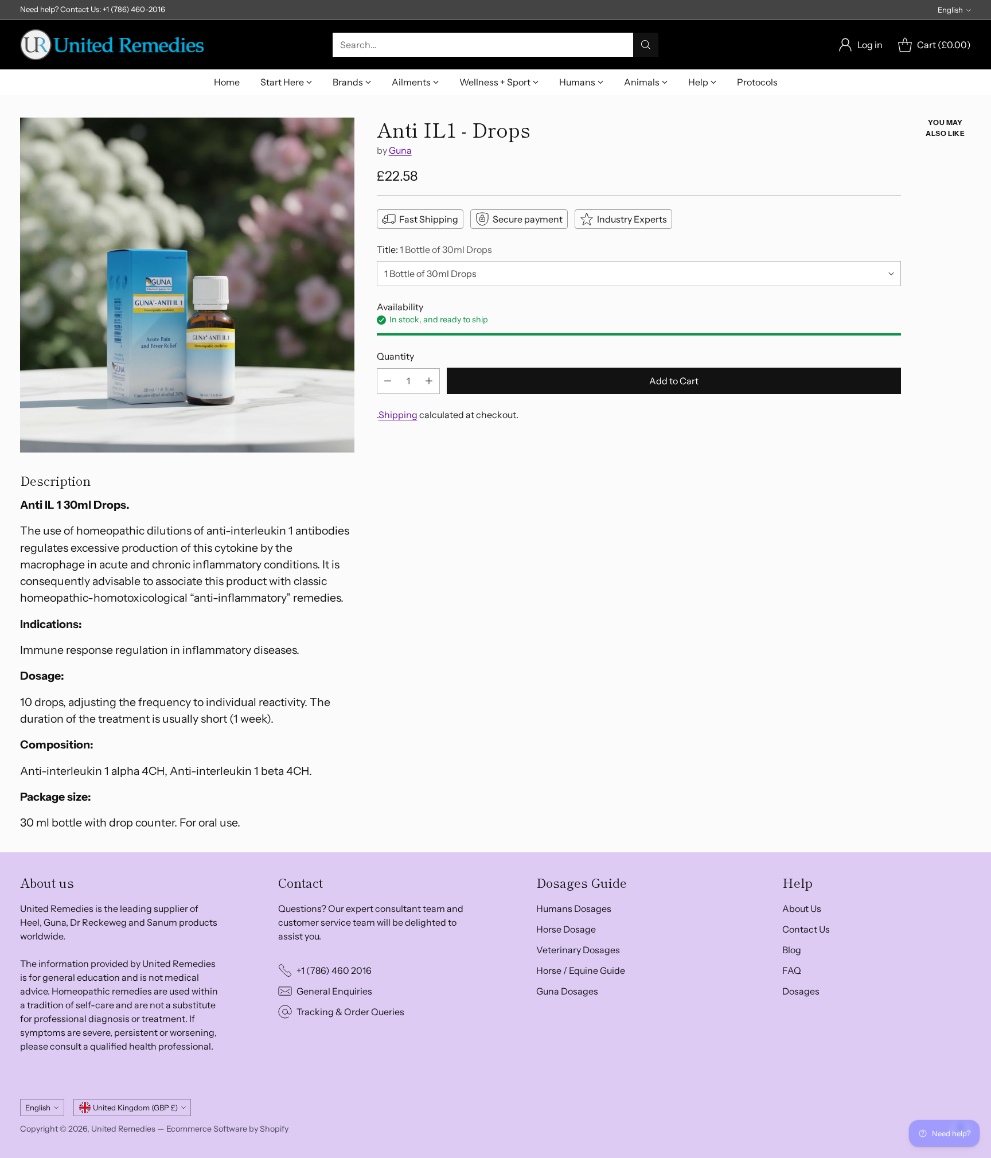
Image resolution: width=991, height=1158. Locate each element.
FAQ (791, 970)
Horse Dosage (566, 929)
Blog (791, 950)
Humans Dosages (573, 908)
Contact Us (806, 929)
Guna (400, 150)
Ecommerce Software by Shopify (227, 1129)
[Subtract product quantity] (387, 381)
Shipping (398, 414)
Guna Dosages (567, 991)
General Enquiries (334, 991)
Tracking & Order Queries (350, 1011)
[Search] (645, 45)
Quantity (395, 356)
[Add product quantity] (429, 381)
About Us (801, 908)
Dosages (801, 991)
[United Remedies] (112, 44)
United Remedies (123, 1129)
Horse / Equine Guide (580, 970)
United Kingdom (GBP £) (135, 1107)
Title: (434, 249)
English (950, 9)
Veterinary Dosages (578, 950)
